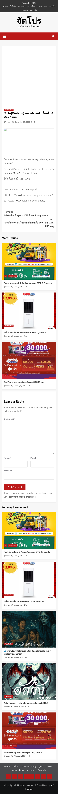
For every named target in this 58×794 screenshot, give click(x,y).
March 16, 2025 (19, 707)
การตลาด (25, 10)
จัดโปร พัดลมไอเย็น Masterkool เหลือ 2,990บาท (25, 332)
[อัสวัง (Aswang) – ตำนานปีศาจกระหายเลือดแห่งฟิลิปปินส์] (29, 681)
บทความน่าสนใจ (49, 6)
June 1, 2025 (18, 287)
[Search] (53, 36)
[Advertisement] (29, 75)
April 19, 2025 (18, 336)
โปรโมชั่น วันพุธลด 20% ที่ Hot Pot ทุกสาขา (26, 214)
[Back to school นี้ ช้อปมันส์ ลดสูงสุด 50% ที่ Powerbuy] (29, 261)
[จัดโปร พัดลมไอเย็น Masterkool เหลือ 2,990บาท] (29, 311)
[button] (4, 36)
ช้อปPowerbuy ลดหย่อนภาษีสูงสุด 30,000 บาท (24, 382)
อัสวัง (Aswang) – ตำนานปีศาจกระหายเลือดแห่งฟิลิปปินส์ (26, 703)
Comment (9, 419)
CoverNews (42, 785)
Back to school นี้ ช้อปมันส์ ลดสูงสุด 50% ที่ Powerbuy (28, 283)
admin (9, 122)
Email (33, 458)
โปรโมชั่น (13, 6)
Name (7, 458)
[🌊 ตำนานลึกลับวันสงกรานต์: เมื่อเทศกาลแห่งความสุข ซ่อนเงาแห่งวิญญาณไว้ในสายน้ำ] (29, 629)
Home (5, 6)
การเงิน (39, 6)
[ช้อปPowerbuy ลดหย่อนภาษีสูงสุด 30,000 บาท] (29, 360)
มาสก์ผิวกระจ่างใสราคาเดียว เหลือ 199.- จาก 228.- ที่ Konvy (29, 223)
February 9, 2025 (19, 386)
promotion (9, 110)
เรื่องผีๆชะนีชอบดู (23, 6)
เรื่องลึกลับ (8, 644)
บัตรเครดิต (33, 10)
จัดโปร (29, 21)
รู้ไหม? (33, 6)
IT (5, 276)
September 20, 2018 (22, 122)
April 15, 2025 (18, 657)
